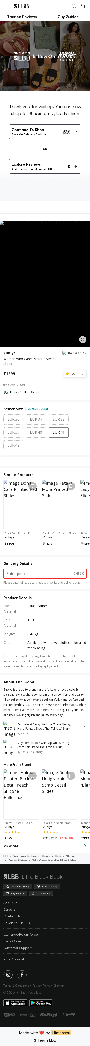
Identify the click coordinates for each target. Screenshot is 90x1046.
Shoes (46, 856)
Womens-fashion (25, 856)
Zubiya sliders (17, 860)
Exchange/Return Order (21, 934)
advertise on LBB (16, 923)
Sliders (71, 856)
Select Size (13, 408)
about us (10, 903)
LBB (6, 856)
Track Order (12, 941)
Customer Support (17, 948)
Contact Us (12, 916)
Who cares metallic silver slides (54, 860)
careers (9, 909)
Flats (58, 856)
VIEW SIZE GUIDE (38, 409)
